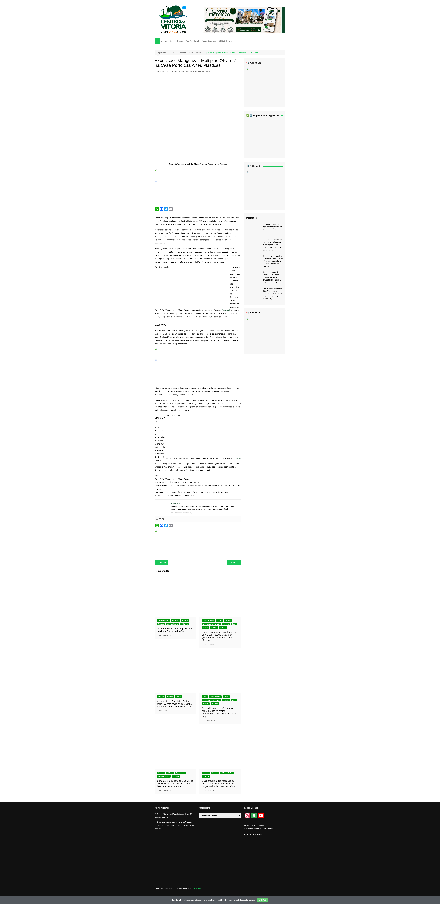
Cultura (219, 620)
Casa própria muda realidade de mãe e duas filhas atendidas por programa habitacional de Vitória (218, 784)
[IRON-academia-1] (198, 542)
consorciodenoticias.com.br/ (181, 513)
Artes (204, 697)
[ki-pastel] (264, 189)
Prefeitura (215, 773)
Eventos (185, 620)
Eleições (161, 697)
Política (178, 697)
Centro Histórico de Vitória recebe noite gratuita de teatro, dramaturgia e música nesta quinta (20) (272, 277)
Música (205, 627)
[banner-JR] (264, 86)
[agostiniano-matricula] (198, 193)
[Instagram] (157, 519)
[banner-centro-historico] (242, 20)
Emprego (161, 773)
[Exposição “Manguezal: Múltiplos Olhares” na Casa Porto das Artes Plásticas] (175, 288)
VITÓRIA (185, 624)
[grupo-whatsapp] (188, 174)
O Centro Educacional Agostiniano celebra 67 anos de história (272, 226)
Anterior (163, 562)
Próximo (232, 562)
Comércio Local (192, 41)
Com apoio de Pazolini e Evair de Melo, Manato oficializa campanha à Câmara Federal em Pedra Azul (174, 704)
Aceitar (262, 900)
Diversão (228, 620)
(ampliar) (226, 310)
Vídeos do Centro (209, 41)
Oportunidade (180, 773)
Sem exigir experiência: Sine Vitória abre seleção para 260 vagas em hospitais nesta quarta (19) (175, 784)
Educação (188, 72)
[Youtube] (160, 519)
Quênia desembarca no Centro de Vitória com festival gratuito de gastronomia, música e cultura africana (272, 245)
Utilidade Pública (225, 41)
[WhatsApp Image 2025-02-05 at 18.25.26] (264, 334)
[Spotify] (163, 519)
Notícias (164, 41)
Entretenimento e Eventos (211, 624)
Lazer (234, 624)
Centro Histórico (176, 41)
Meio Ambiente (198, 72)
